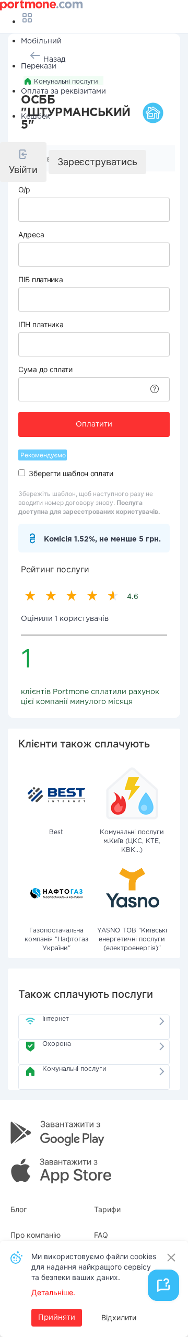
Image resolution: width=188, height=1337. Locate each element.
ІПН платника (40, 324)
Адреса (31, 234)
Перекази (38, 66)
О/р (24, 189)
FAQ (101, 1234)
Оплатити (94, 424)
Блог (18, 1209)
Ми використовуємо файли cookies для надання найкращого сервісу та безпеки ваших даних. (93, 1267)
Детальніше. (53, 1292)
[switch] (21, 472)
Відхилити (118, 1317)
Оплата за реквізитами (63, 91)
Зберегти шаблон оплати (71, 473)
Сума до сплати (45, 369)
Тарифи (107, 1209)
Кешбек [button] (35, 116)
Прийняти (56, 1318)
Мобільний (41, 41)
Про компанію (35, 1234)
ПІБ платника (40, 279)
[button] (23, 162)
